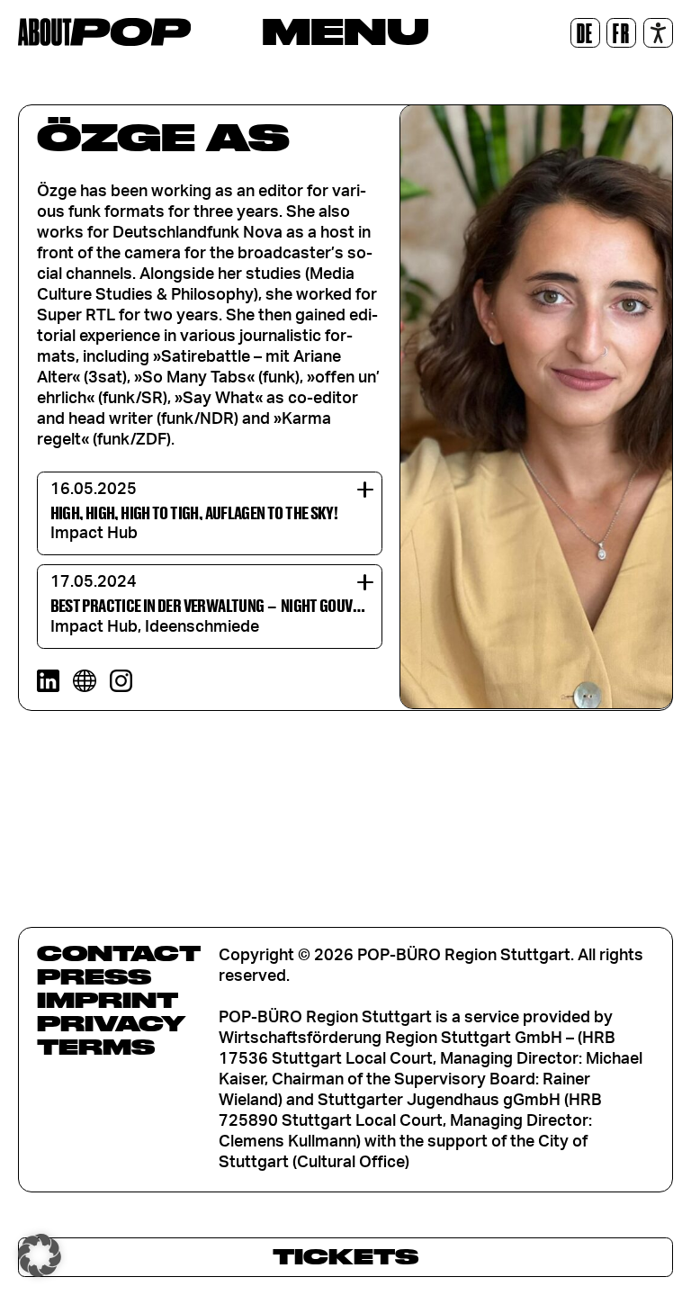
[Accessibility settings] (658, 33)
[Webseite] (84, 681)
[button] (39, 1255)
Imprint (107, 999)
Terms (96, 1046)
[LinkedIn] (48, 681)
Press (94, 976)
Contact (119, 953)
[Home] (104, 32)
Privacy (111, 1023)
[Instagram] (121, 681)
